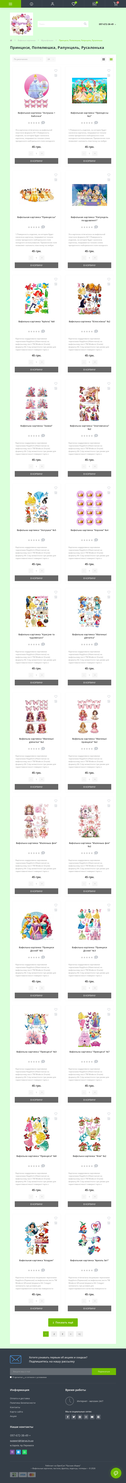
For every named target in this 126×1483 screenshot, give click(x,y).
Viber (12, 1452)
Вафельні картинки (26, 40)
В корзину (36, 160)
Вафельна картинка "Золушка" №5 (36, 530)
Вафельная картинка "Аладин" (36, 1260)
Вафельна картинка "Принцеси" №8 (36, 1156)
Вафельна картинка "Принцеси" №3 (36, 1051)
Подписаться (104, 1371)
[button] (52, 4)
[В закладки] (55, 71)
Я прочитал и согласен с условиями (29, 1377)
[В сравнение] (55, 76)
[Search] (85, 24)
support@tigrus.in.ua (21, 1440)
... (24, 1377)
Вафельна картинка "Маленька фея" (36, 843)
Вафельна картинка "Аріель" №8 (36, 321)
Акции (13, 1416)
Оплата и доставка (20, 1398)
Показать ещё (64, 1322)
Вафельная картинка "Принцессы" (36, 217)
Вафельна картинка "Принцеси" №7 (89, 1051)
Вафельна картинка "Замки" (36, 425)
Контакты (15, 1407)
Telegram (18, 1452)
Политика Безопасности (22, 1402)
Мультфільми (47, 40)
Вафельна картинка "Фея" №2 (89, 1156)
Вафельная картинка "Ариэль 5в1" (89, 1260)
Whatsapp (24, 1452)
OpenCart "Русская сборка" (69, 1465)
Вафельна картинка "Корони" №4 (89, 530)
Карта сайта (16, 1411)
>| (80, 1334)
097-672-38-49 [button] (19, 1435)
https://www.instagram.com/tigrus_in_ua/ (86, 1417)
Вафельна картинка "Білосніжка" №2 (89, 321)
